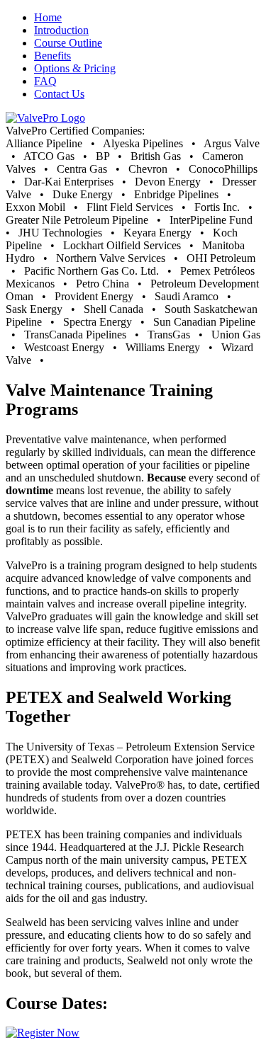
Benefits (52, 56)
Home (48, 17)
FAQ (45, 81)
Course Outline (68, 43)
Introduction (61, 30)
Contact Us (59, 94)
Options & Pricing (75, 68)
